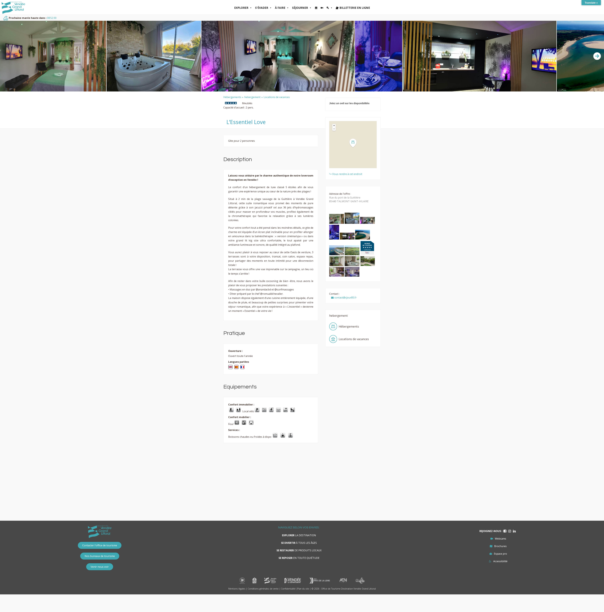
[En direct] (322, 8)
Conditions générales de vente (263, 588)
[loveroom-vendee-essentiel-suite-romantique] (352, 276)
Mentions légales (236, 588)
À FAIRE (280, 8)
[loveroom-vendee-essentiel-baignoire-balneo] (337, 265)
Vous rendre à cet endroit (347, 174)
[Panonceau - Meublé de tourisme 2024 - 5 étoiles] (367, 254)
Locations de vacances (277, 97)
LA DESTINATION (299, 535)
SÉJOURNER (300, 8)
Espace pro (500, 553)
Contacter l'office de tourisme (99, 545)
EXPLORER (241, 8)
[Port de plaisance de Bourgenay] (337, 254)
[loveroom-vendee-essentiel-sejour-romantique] (337, 276)
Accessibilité (500, 561)
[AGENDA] (316, 8)
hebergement (252, 97)
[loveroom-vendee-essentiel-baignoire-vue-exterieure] (352, 223)
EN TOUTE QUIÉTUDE (299, 558)
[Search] (329, 8)
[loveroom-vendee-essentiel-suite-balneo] (337, 223)
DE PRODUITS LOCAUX (299, 550)
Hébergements (232, 97)
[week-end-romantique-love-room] (367, 223)
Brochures (500, 546)
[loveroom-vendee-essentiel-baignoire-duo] (352, 265)
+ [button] (334, 125)
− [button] (334, 128)
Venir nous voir (100, 566)
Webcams (500, 538)
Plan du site (303, 588)
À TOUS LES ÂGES (299, 543)
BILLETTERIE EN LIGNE (354, 8)
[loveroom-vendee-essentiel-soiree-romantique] (334, 238)
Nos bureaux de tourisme (100, 556)
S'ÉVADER (261, 8)
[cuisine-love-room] (347, 238)
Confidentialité (288, 588)
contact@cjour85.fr (345, 297)
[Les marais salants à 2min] (352, 254)
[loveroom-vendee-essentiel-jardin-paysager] (367, 265)
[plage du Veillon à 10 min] (362, 238)
